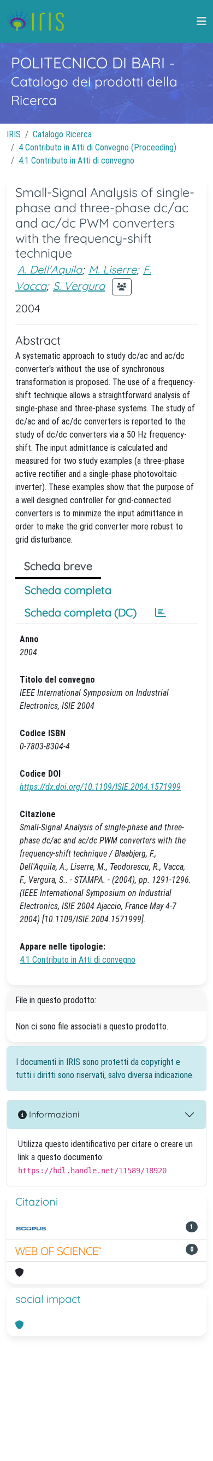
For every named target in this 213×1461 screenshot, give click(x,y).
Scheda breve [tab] (58, 566)
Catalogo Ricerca (62, 134)
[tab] (160, 612)
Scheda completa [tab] (68, 590)
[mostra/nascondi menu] (201, 21)
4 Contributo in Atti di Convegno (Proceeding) (97, 147)
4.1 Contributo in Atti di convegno (76, 160)
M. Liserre (112, 269)
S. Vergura (79, 286)
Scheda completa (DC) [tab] (81, 612)
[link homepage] (40, 21)
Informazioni (53, 1114)
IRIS (14, 134)
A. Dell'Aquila (49, 269)
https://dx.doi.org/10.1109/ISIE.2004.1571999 (100, 787)
